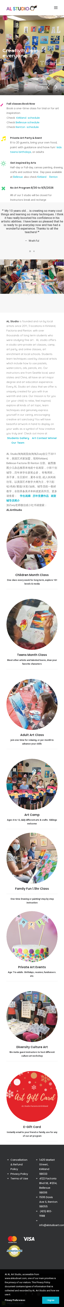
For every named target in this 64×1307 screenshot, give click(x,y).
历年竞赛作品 (41, 499)
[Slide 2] (34, 255)
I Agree (50, 1300)
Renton (53, 176)
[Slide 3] (32, 297)
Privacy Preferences (15, 1300)
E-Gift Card (32, 1130)
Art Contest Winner (44, 441)
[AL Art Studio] (21, 7)
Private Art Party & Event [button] (26, 138)
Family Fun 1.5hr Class (32, 892)
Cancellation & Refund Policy (18, 1168)
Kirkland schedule (28, 118)
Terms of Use (19, 1182)
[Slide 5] (39, 297)
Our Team (17, 446)
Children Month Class (32, 578)
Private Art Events (32, 971)
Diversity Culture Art (32, 1050)
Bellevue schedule (27, 122)
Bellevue (18, 176)
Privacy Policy (19, 1177)
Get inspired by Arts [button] (23, 163)
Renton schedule (27, 127)
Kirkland (41, 176)
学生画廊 (25, 499)
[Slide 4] (35, 297)
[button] (56, 7)
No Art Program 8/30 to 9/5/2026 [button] (32, 188)
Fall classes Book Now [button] (21, 104)
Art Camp (32, 818)
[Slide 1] (30, 255)
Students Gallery (18, 441)
